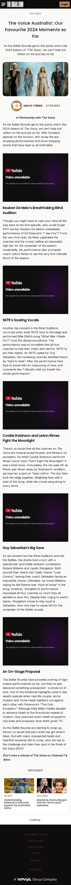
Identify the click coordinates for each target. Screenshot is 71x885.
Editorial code (35, 840)
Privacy (36, 853)
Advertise (36, 860)
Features (35, 13)
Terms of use (35, 847)
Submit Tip (36, 869)
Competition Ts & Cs (35, 834)
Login (64, 4)
